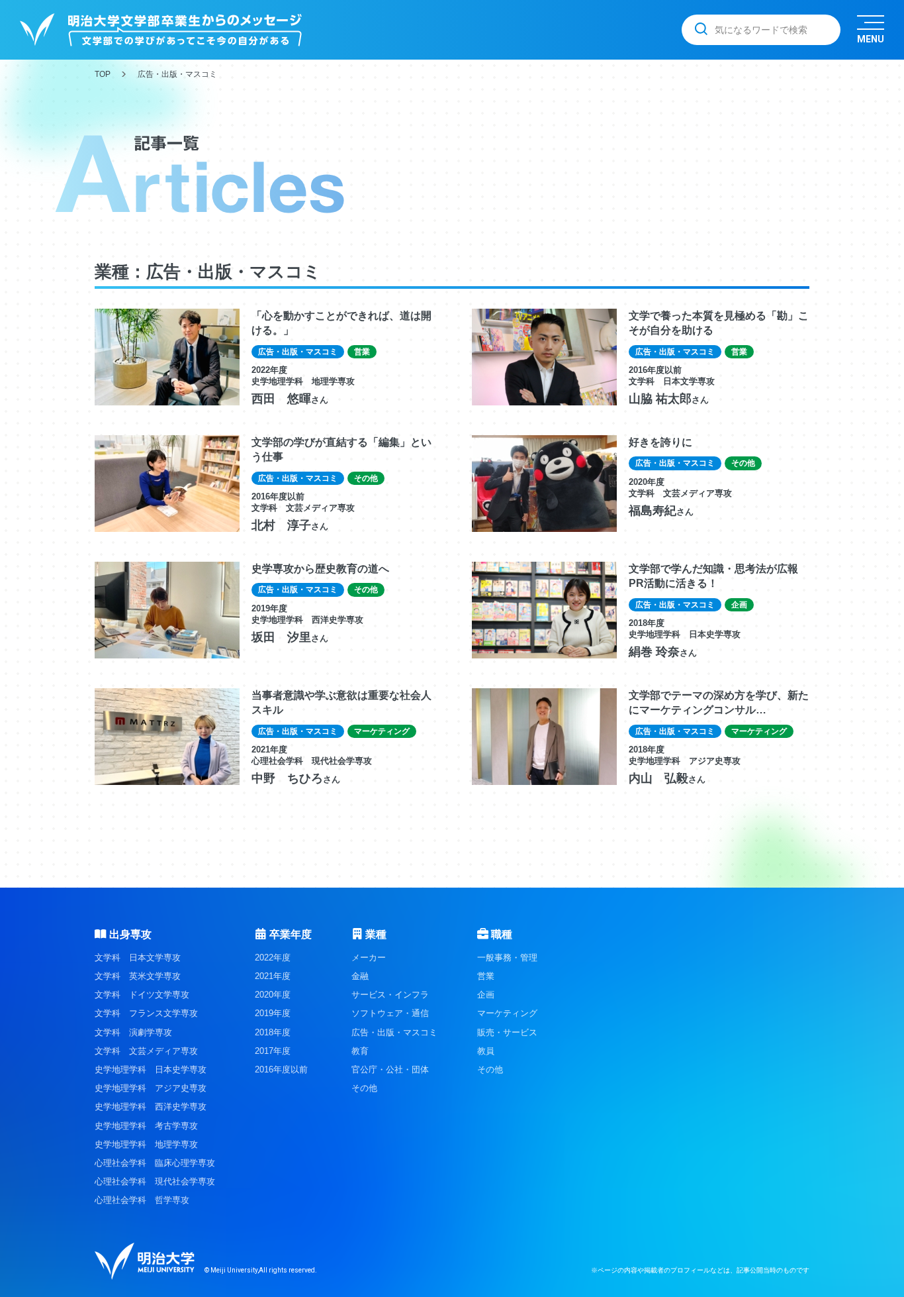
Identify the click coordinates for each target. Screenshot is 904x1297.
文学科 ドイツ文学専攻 (142, 995)
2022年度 (273, 957)
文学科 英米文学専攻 (138, 976)
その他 (364, 1088)
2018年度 (273, 1032)
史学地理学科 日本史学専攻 (150, 1069)
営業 (485, 976)
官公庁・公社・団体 (390, 1069)
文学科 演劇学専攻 (133, 1032)
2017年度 (273, 1051)
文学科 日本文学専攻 (138, 957)
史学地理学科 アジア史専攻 (150, 1088)
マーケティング (507, 1013)
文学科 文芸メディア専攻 (146, 1051)
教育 (360, 1051)
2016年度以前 (281, 1069)
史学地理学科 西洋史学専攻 (150, 1107)
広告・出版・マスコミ (394, 1032)
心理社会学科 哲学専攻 (142, 1200)
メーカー (368, 957)
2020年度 (273, 995)
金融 (360, 976)
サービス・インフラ (390, 995)
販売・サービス (507, 1032)
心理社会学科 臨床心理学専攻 (155, 1163)
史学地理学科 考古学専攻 (146, 1126)
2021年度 (273, 976)
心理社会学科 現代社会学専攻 (155, 1181)
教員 (485, 1051)
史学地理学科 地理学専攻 (146, 1144)
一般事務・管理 (507, 957)
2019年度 (273, 1013)
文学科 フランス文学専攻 (146, 1013)
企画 (485, 995)
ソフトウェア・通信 (390, 1013)
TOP (103, 74)
